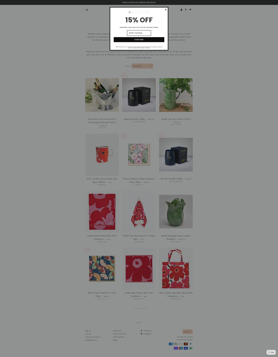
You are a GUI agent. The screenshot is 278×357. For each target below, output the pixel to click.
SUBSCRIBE (139, 39)
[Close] (165, 9)
